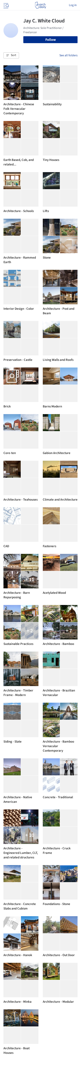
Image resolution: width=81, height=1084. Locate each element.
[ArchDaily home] (40, 5)
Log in (73, 5)
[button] (11, 55)
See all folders (68, 55)
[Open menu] (6, 5)
